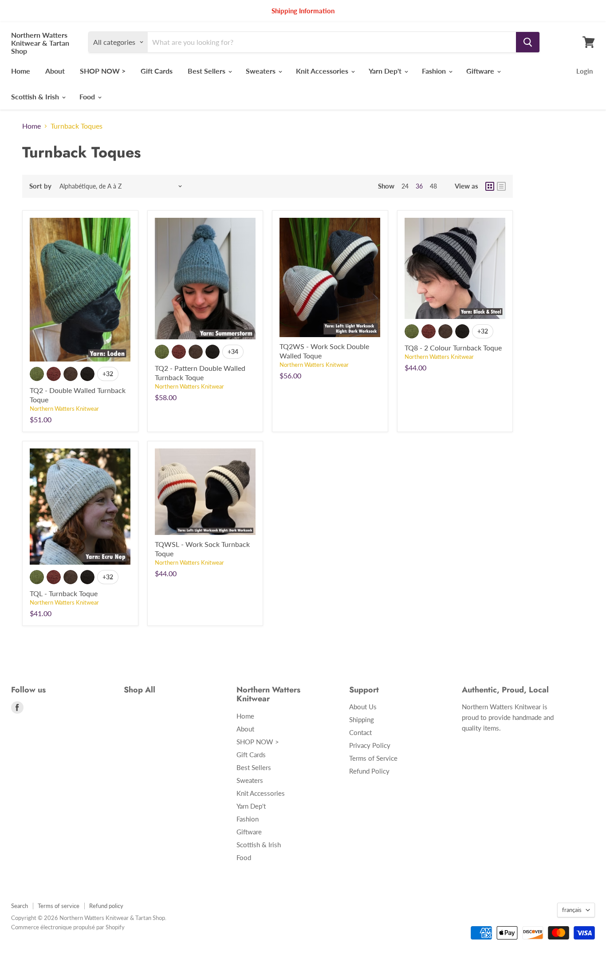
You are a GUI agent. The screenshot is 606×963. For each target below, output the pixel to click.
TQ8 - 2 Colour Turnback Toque (453, 347)
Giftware (481, 71)
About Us (363, 707)
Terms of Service (373, 758)
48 (433, 186)
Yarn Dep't (386, 71)
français (572, 909)
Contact (360, 732)
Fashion (435, 71)
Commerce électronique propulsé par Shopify (68, 927)
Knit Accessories (323, 71)
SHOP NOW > (103, 71)
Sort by (40, 186)
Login (584, 71)
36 (419, 186)
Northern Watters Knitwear (64, 408)
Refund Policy (369, 771)
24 (405, 186)
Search (19, 905)
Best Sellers (207, 71)
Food (88, 96)
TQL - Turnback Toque (64, 593)
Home (20, 71)
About (55, 71)
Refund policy (106, 905)
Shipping (361, 719)
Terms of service (58, 905)
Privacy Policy (369, 745)
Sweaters (261, 71)
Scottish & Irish (36, 96)
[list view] (501, 186)
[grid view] (489, 186)
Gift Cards (157, 71)
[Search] (527, 42)
